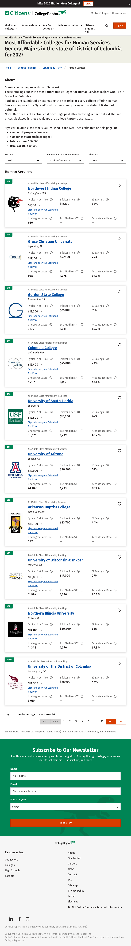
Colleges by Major (52, 68)
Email (13, 784)
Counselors (11, 859)
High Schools (12, 870)
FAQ (70, 879)
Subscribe (65, 822)
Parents (9, 875)
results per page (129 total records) (36, 714)
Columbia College (42, 347)
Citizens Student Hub (90, 28)
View (88, 3)
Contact (72, 874)
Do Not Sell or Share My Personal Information (95, 907)
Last (121, 721)
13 (102, 721)
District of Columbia (60, 160)
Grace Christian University (50, 241)
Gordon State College (46, 294)
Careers (72, 863)
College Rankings (27, 68)
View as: (93, 154)
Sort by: (9, 154)
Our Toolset (74, 858)
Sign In (119, 25)
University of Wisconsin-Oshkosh (56, 560)
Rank (10, 160)
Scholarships (30, 25)
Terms (71, 896)
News (71, 869)
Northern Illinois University (51, 613)
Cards (94, 160)
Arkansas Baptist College (49, 507)
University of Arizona (45, 454)
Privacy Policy (76, 890)
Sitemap (73, 885)
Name (13, 768)
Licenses (73, 901)
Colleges (10, 865)
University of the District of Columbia (59, 666)
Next (110, 721)
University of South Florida (50, 401)
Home (8, 68)
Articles (62, 25)
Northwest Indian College (49, 188)
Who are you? (18, 799)
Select (15, 806)
